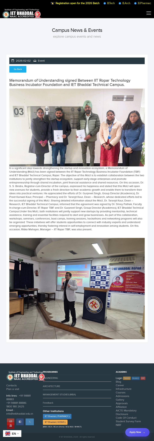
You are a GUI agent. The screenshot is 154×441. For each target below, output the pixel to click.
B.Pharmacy (135, 3)
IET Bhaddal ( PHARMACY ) (57, 416)
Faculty (127, 378)
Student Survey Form (128, 421)
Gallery (120, 399)
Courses (120, 392)
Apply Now (135, 432)
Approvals (122, 403)
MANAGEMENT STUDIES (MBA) (59, 394)
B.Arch (116, 3)
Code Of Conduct (126, 417)
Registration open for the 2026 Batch (67, 3)
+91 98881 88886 (16, 403)
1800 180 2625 (15, 406)
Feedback (48, 402)
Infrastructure (123, 389)
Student (135, 378)
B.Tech (101, 3)
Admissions (122, 396)
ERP (143, 378)
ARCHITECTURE (51, 386)
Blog (118, 381)
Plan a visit (12, 389)
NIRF (119, 425)
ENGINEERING (50, 378)
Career (120, 385)
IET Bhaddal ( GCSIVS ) (55, 422)
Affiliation (121, 407)
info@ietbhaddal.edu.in (19, 413)
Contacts (11, 385)
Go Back (18, 69)
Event (41, 60)
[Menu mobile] (148, 13)
